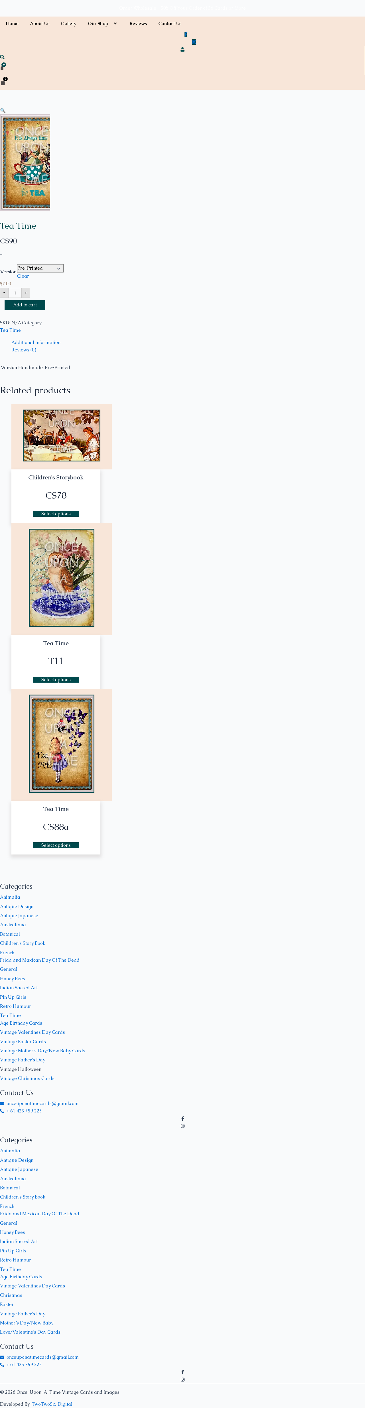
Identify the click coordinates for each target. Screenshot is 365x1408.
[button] (110, 24)
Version (8, 272)
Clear (23, 276)
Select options (56, 514)
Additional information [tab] (35, 342)
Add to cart (25, 305)
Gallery (68, 24)
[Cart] (2, 68)
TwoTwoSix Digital (52, 1404)
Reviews (138, 24)
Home (12, 24)
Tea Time (18, 225)
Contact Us (169, 24)
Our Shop (98, 24)
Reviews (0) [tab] (23, 350)
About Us (39, 24)
